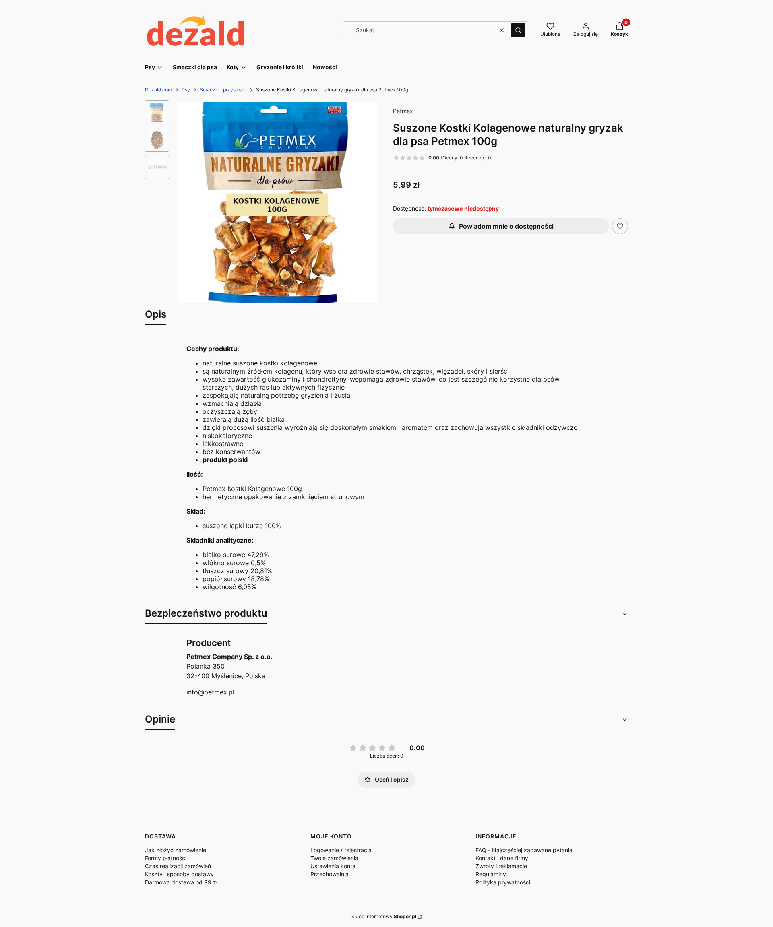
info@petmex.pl (210, 692)
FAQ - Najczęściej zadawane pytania (524, 849)
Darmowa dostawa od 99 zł (181, 882)
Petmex (403, 110)
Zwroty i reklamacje (501, 866)
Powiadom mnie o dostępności (506, 226)
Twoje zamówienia (334, 858)
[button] (518, 30)
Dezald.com (158, 90)
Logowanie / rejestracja (341, 849)
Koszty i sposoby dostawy (179, 874)
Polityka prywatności (502, 882)
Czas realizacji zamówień (178, 866)
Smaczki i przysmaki (223, 90)
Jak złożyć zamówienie (175, 849)
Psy (186, 90)
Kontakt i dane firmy (501, 858)
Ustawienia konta (332, 866)
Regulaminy (490, 874)
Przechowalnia (329, 874)
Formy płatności (165, 858)
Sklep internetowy (383, 916)
